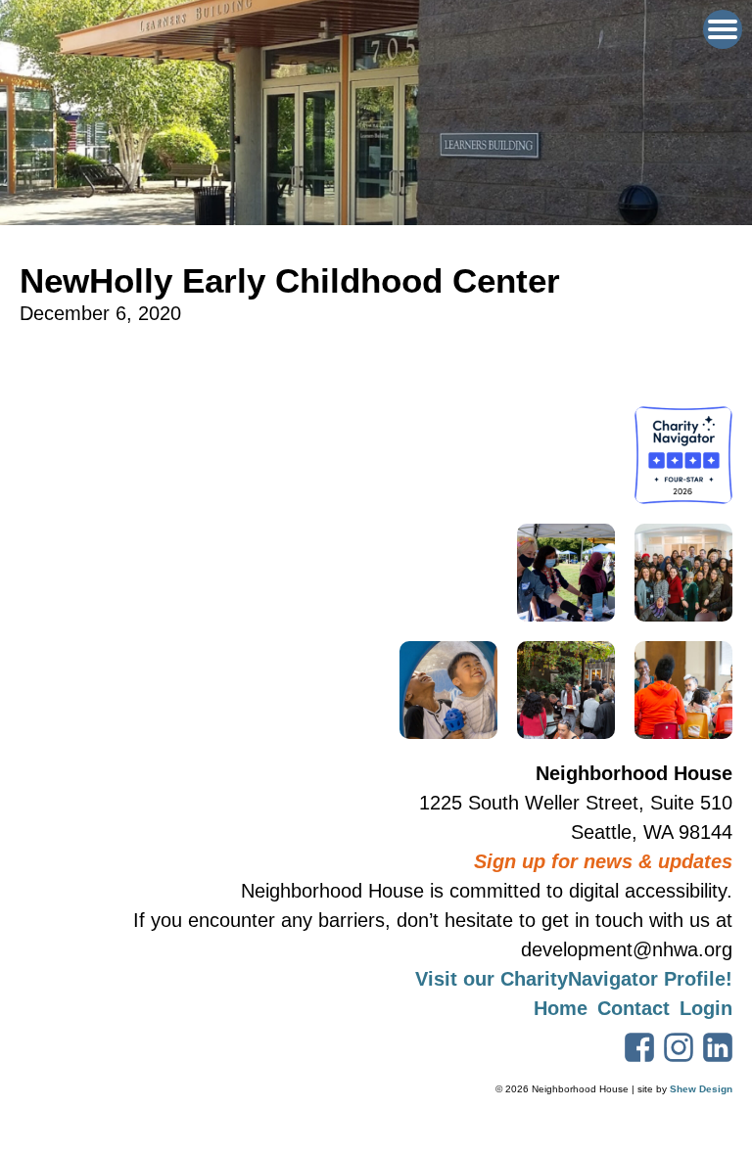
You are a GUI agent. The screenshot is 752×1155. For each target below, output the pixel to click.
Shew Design (701, 1089)
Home (561, 1008)
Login (706, 1008)
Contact (633, 1008)
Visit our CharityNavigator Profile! (573, 979)
